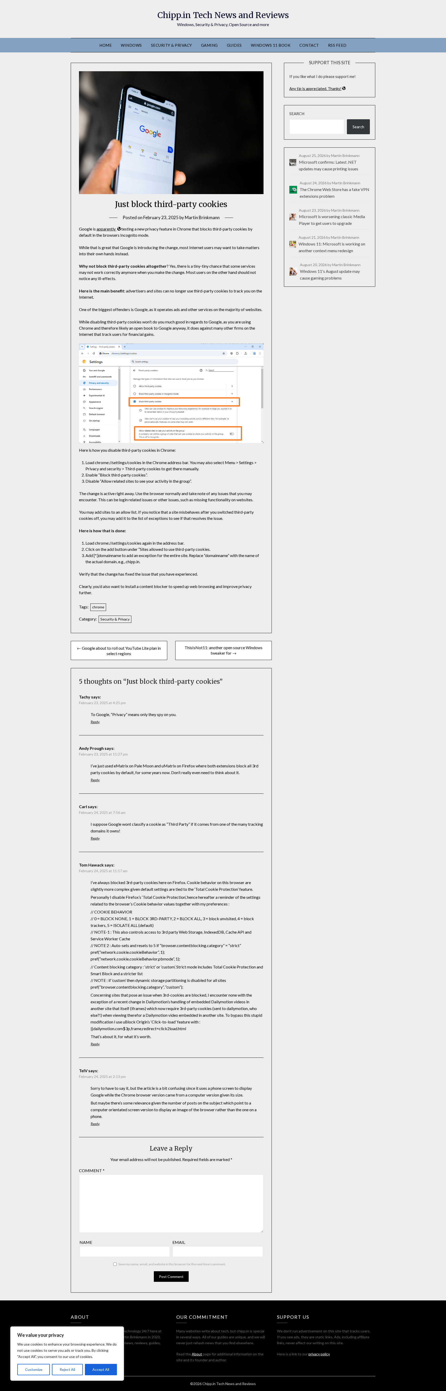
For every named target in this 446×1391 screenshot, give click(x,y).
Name (85, 1242)
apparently (106, 228)
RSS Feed (337, 45)
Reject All (67, 1369)
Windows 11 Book (271, 45)
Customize (33, 1369)
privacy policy (319, 1354)
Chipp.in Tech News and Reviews (223, 15)
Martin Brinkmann (202, 217)
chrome (98, 607)
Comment (92, 1170)
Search (296, 113)
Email (178, 1242)
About (197, 1354)
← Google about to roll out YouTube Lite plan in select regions (119, 651)
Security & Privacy (171, 45)
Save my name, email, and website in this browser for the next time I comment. (172, 1264)
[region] (67, 1353)
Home (105, 45)
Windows (131, 45)
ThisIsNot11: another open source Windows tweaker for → (223, 650)
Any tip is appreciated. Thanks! (315, 88)
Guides (234, 45)
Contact (309, 45)
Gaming (209, 45)
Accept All (100, 1369)
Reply (95, 722)
